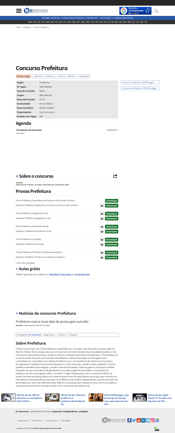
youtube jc (105, 18)
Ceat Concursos (47, 112)
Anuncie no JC (52, 420)
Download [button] (111, 200)
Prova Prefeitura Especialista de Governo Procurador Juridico (45, 200)
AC (35, 22)
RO (124, 22)
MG (88, 22)
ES (65, 22)
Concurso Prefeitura (41, 27)
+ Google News (48, 335)
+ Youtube (60, 335)
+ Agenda (37, 76)
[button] (102, 206)
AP (43, 22)
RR (129, 22)
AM (47, 22)
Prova (59, 76)
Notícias (70, 76)
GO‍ (69, 22)
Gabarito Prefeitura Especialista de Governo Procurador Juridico (47, 205)
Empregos (92, 18)
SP (137, 22)
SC (133, 22)
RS (120, 22)
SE (141, 22)
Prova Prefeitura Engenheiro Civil (32, 213)
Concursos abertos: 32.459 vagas (138, 82)
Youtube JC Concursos (60, 274)
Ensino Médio (46, 103)
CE (56, 22)
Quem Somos (23, 420)
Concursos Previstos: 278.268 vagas (139, 88)
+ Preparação (83, 76)
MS (83, 22)
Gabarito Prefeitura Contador (30, 244)
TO (145, 22)
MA (73, 22)
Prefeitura (44, 82)
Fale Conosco (37, 420)
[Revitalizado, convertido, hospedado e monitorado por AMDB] (156, 428)
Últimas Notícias (51, 18)
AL (39, 22)
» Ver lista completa (25, 263)
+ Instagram (72, 335)
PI (109, 22)
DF (60, 22)
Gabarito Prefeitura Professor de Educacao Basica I (40, 257)
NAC (30, 22)
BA (52, 22)
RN (116, 22)
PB (96, 22)
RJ (112, 22)
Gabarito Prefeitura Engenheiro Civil (33, 218)
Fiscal (42, 99)
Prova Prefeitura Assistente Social (32, 226)
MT (78, 22)
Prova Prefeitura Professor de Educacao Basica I (39, 252)
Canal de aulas (82, 274)
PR (101, 22)
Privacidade (65, 420)
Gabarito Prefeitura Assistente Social (33, 231)
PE (105, 22)
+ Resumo (49, 76)
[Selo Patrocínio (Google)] (135, 10)
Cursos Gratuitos (123, 18)
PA (92, 22)
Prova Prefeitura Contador (28, 239)
